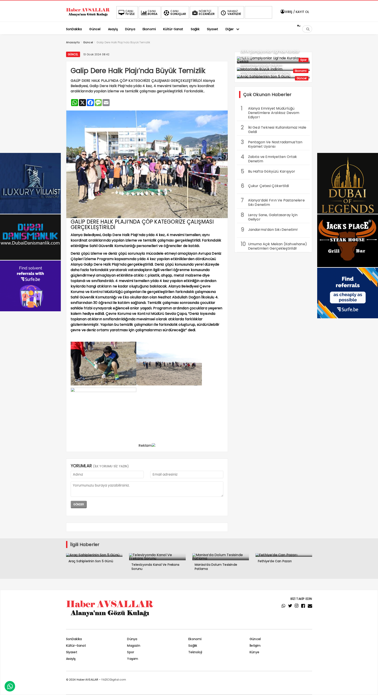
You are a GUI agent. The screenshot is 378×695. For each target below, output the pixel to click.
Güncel (73, 54)
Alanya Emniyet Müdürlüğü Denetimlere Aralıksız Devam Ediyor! (270, 112)
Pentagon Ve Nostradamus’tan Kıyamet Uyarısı (271, 143)
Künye (254, 652)
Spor (303, 60)
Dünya (132, 639)
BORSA (153, 12)
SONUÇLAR (178, 12)
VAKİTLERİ (234, 12)
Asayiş (71, 658)
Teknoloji (195, 652)
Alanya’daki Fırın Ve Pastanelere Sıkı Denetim (273, 202)
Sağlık (192, 645)
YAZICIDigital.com (113, 679)
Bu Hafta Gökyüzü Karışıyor (268, 171)
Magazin (133, 645)
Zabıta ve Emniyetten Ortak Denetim (269, 158)
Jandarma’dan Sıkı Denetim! (269, 229)
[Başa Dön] (370, 687)
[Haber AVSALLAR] (88, 16)
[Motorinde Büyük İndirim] (273, 69)
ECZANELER (207, 12)
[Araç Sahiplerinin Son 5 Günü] (273, 76)
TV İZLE (130, 12)
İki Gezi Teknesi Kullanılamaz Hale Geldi (273, 129)
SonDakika (74, 639)
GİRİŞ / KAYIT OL (296, 12)
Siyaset (71, 652)
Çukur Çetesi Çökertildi (265, 185)
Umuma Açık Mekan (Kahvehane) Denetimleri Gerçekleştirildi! (274, 245)
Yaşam (132, 658)
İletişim (255, 645)
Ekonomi (300, 71)
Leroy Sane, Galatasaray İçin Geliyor (269, 216)
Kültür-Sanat (76, 645)
